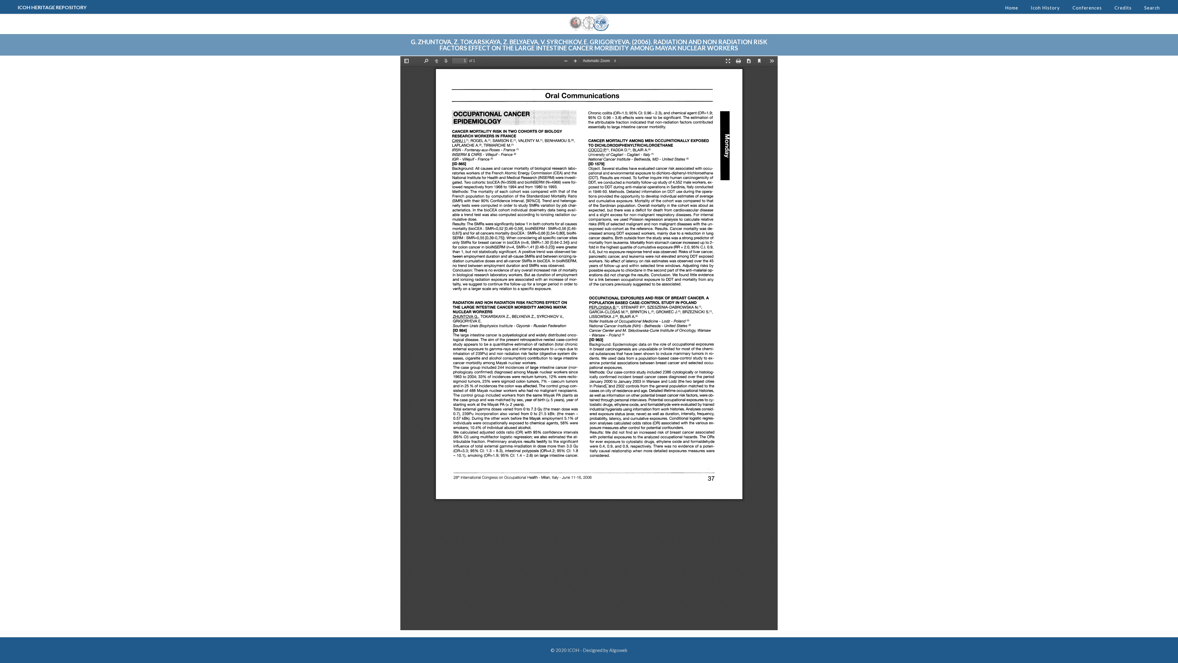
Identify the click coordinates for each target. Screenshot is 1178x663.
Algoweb (618, 650)
